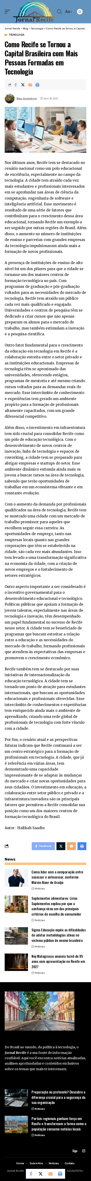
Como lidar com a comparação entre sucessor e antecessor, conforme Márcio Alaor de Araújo (57, 877)
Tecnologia (16, 35)
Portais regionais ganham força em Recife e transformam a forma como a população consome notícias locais (59, 1123)
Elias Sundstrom (27, 98)
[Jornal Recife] (34, 11)
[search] (59, 11)
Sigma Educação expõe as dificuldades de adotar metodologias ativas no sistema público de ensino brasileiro (59, 935)
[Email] (30, 84)
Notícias (40, 888)
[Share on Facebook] (15, 84)
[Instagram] (83, 1151)
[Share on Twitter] (23, 84)
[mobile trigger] (9, 11)
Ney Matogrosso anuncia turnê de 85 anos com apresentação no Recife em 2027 (58, 961)
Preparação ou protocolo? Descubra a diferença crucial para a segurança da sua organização (58, 1097)
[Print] (37, 84)
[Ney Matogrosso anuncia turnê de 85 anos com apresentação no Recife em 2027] (16, 962)
